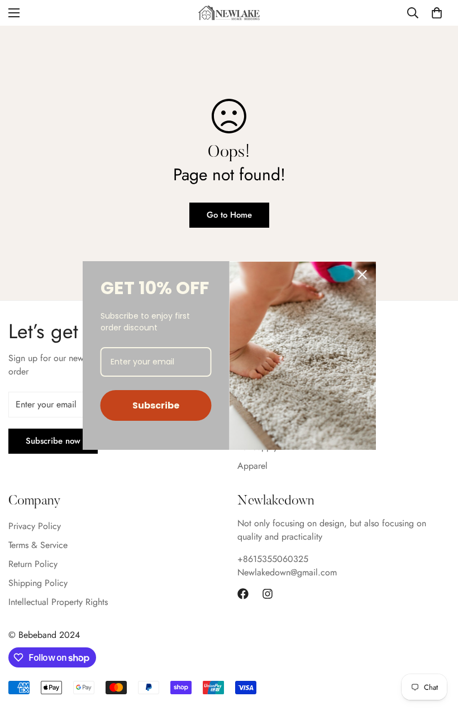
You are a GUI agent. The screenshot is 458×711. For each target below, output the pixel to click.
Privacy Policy (34, 526)
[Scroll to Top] (436, 650)
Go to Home (229, 215)
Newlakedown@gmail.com (287, 572)
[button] (437, 13)
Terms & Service (38, 545)
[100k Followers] (267, 593)
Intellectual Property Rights (58, 601)
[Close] (362, 274)
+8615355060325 (272, 559)
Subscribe (155, 405)
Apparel (252, 465)
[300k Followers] (243, 593)
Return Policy (33, 564)
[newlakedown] (229, 12)
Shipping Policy (38, 583)
